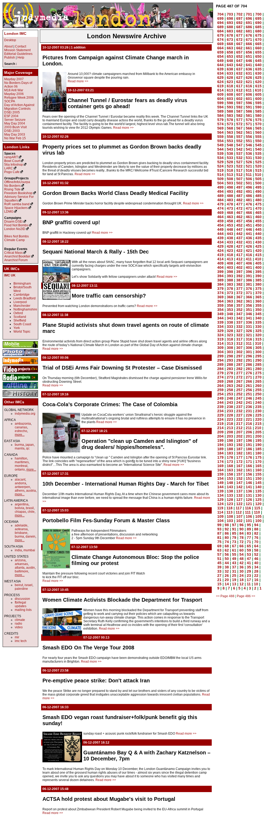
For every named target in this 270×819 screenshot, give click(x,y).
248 (230, 398)
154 (220, 478)
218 (230, 424)
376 (249, 288)
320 (258, 335)
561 (249, 132)
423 (230, 250)
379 (220, 288)
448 (230, 229)
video (19, 627)
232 (239, 411)
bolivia (19, 508)
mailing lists (23, 610)
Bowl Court (12, 161)
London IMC (15, 33)
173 (230, 461)
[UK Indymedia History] (20, 397)
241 (249, 402)
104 (220, 521)
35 (249, 567)
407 (239, 263)
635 (258, 69)
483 (230, 200)
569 (220, 128)
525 (258, 162)
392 (239, 276)
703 (230, 14)
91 (234, 529)
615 (258, 86)
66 (241, 546)
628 (230, 77)
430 (258, 242)
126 (249, 499)
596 (249, 103)
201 (249, 436)
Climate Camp (14, 240)
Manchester (21, 306)
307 (239, 348)
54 (241, 554)
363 (230, 301)
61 (234, 550)
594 (220, 107)
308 (230, 348)
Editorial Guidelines (18, 54)
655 (258, 52)
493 (230, 191)
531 (249, 158)
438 (230, 238)
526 (249, 162)
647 (239, 61)
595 (258, 103)
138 (230, 491)
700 (258, 14)
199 (220, 440)
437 (239, 238)
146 (249, 483)
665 (258, 44)
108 (230, 516)
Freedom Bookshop (18, 193)
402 (239, 267)
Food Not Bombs (16, 225)
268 (230, 381)
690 (258, 23)
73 (234, 542)
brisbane (21, 533)
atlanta (20, 567)
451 (249, 225)
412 (239, 259)
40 (256, 563)
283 (230, 369)
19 (234, 580)
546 (249, 145)
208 (230, 432)
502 (239, 183)
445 (258, 229)
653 (230, 56)
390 (258, 276)
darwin (30, 536)
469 (220, 212)
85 (234, 533)
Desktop (10, 40)
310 (258, 343)
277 (239, 373)
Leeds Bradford (24, 298)
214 (220, 428)
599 (220, 103)
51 (219, 559)
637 (239, 69)
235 (258, 407)
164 (220, 470)
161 (249, 470)
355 (258, 305)
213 (230, 428)
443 (230, 234)
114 (220, 512)
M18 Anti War (13, 90)
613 (230, 90)
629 (220, 77)
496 (249, 187)
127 (239, 499)
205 (258, 432)
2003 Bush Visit (15, 127)
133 (230, 495)
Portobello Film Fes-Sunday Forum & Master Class (106, 520)
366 (249, 297)
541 (249, 149)
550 (258, 141)
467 (239, 212)
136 (249, 491)
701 (249, 14)
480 (258, 200)
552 (239, 141)
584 (220, 115)
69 (219, 546)
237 (239, 407)
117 (239, 508)
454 (220, 225)
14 (227, 584)
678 (230, 35)
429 (220, 246)
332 (239, 326)
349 (220, 314)
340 (258, 318)
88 (256, 529)
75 (219, 542)
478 (230, 204)
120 (258, 504)
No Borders (12, 186)
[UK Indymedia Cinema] (20, 364)
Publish (9, 57)
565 (258, 128)
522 (239, 166)
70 (256, 542)
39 (219, 567)
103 (230, 521)
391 (249, 276)
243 (230, 402)
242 (239, 402)
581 (249, 115)
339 (220, 322)
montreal (21, 466)
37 (234, 567)
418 (230, 255)
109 (220, 516)
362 (239, 301)
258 (230, 390)
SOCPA (9, 101)
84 (241, 533)
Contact (20, 46)
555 (258, 137)
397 (239, 272)
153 (230, 478)
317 (239, 339)
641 (249, 65)
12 (241, 584)
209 (220, 432)
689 (220, 27)
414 (220, 259)
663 (230, 48)
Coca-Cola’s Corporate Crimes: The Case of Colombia (109, 404)
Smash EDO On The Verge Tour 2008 (88, 647)
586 (249, 111)
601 (249, 99)
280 (258, 369)
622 (239, 82)
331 (249, 326)
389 (220, 280)
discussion (22, 599)
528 (230, 162)
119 (220, 508)
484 (220, 200)
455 (258, 221)
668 (230, 44)
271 (249, 377)
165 (258, 466)
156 (249, 474)
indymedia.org (25, 413)
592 (239, 107)
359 (220, 305)
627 (239, 77)
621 (249, 82)
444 (220, 234)
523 (230, 166)
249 (220, 398)
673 (230, 39)
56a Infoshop (13, 164)
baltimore (21, 571)
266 (249, 381)
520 (258, 166)
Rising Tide (12, 189)
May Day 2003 (14, 134)
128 (230, 499)
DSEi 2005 (12, 112)
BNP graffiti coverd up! (71, 222)
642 (239, 65)
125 (258, 499)
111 (248, 512)
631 (249, 73)
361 (249, 301)
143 (230, 487)
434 (220, 242)
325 (258, 331)
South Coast (22, 324)
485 (258, 196)
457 (239, 221)
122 (239, 504)
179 (220, 457)
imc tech (21, 641)
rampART (11, 157)
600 (258, 99)
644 (220, 65)
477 (239, 204)
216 (249, 424)
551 (249, 141)
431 (249, 242)
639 (220, 69)
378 (230, 288)
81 (219, 537)
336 (249, 322)
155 (258, 474)
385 (258, 280)
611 (249, 90)
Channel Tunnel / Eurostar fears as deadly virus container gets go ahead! (127, 103)
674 (220, 39)
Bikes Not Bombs (16, 236)
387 (239, 280)
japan (30, 445)
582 (239, 115)
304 (220, 352)
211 (249, 428)
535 (258, 153)
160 (258, 470)
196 (249, 440)
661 (249, 48)
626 (249, 77)
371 (249, 293)
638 (230, 69)
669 (220, 44)
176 (249, 457)
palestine (21, 589)
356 (249, 305)
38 (227, 567)
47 (249, 559)
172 (239, 461)
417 (239, 255)
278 (230, 373)
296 (249, 356)
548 (230, 145)
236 (249, 407)
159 (220, 474)
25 (234, 575)
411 (249, 259)
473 (230, 208)
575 (258, 120)
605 (258, 94)
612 (239, 90)
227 (239, 415)
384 (220, 284)
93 (219, 529)
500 (258, 183)
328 (230, 331)
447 (239, 229)
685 (258, 27)
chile (31, 512)
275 (258, 373)
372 (239, 293)
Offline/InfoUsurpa (17, 182)
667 (239, 44)
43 (234, 563)
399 (220, 272)
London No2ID (14, 229)
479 (220, 204)
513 (230, 175)
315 (258, 339)
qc (28, 448)
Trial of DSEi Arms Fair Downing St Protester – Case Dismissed (122, 368)
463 (230, 217)
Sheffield (19, 320)
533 (230, 158)
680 (258, 31)
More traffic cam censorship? (109, 296)
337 (239, 322)
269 (220, 381)
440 (258, 234)
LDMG (8, 211)
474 (220, 208)
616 (249, 86)
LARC (8, 168)
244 (220, 402)
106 (249, 516)
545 (258, 145)
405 (258, 263)
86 (227, 533)
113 (229, 512)
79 (234, 537)
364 (220, 301)
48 (241, 559)
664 (220, 48)
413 (230, 259)
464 (220, 217)
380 (258, 284)
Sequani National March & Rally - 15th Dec (95, 252)
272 (239, 377)
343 (230, 318)
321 (249, 335)
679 (220, 35)
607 (239, 94)
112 (239, 512)
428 (230, 246)
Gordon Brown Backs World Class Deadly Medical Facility (115, 193)
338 (230, 322)
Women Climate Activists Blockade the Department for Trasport (122, 600)
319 (220, 339)
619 (220, 86)
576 (249, 120)
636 (249, 69)
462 (239, 217)
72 (241, 542)
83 (249, 533)
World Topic (21, 331)
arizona (20, 560)
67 (234, 546)
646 (249, 61)
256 (249, 390)
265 (258, 381)
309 (220, 348)
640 (258, 65)
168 (230, 466)
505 (258, 179)
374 (220, 293)
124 (220, 504)
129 (220, 499)
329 (220, 331)
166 (249, 466)
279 (220, 373)
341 (249, 318)
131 (249, 495)
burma (19, 445)
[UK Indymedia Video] (20, 373)
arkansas (21, 564)
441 (249, 234)
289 (220, 364)
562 (239, 132)
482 (239, 200)
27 (219, 575)
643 (230, 65)
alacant (20, 479)
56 (227, 554)
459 (220, 221)
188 (230, 449)
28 (256, 571)
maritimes (22, 462)
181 (249, 453)
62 (227, 550)
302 (239, 352)
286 (249, 364)
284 (220, 369)
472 (239, 208)
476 (249, 204)
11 (249, 584)
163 (230, 470)
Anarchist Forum (16, 260)
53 (249, 554)
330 (258, 326)
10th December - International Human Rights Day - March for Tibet (125, 484)
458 (230, 221)
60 (241, 550)
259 (220, 390)
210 (258, 428)
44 (227, 563)
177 (239, 457)
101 (249, 521)
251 (249, 394)
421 (249, 250)
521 (249, 166)
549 (220, 145)
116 (248, 508)
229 (220, 415)
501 (249, 183)
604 (220, 99)
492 (239, 191)
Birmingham (22, 283)
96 (241, 525)
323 (230, 335)
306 (249, 348)
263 (230, 386)
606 (249, 94)
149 (220, 483)
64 (256, 546)
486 (249, 196)
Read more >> (78, 81)
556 (249, 137)
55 (234, 554)
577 (239, 120)
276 (249, 373)
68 (227, 546)
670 (258, 39)
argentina (21, 504)
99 (219, 525)
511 (249, 175)
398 (230, 272)
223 (230, 419)
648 (230, 61)
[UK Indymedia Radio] (20, 381)
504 (220, 183)
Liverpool (20, 302)
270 (258, 377)
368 (230, 297)
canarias (21, 427)
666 (249, 44)
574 (220, 124)
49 (234, 559)
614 (220, 90)
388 (230, 280)
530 (258, 158)
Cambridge (21, 294)
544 (220, 149)
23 (249, 575)
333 (230, 326)
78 (241, 537)
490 (258, 191)
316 (249, 339)
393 (230, 276)
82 (256, 533)
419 (220, 255)
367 (239, 297)
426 (249, 246)
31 (234, 571)
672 (239, 39)
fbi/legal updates (20, 604)
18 (241, 580)
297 (239, 356)
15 (219, 584)
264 (220, 386)
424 (220, 250)
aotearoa (21, 529)
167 (239, 466)
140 (258, 487)
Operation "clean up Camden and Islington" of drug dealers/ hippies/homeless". (139, 444)
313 (230, 343)
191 (249, 445)
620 (258, 82)
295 (258, 356)
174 (220, 461)
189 (220, 449)
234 (220, 411)
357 (239, 305)
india (18, 550)
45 (219, 563)
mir (17, 637)
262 (239, 386)
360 (258, 301)
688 (230, 27)
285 (258, 364)
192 (239, 445)
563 (230, 132)
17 (249, 580)
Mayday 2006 (14, 94)
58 (256, 550)
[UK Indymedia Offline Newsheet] (20, 389)
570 (258, 124)
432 (239, 242)
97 (234, 525)
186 (249, 449)
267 (239, 381)
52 (256, 554)
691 (249, 23)
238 (230, 407)
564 (220, 132)
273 (230, 377)
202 (239, 436)
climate (20, 620)
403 (230, 267)
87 (219, 533)
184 (220, 453)
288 (230, 364)
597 (239, 103)
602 (239, 99)
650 (258, 56)
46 (256, 559)
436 (249, 238)
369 (220, 297)
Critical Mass (13, 253)
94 (256, 525)
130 (258, 495)
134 (220, 495)
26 (227, 575)
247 (239, 398)
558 (230, 137)
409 (220, 263)
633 (230, 73)
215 (258, 424)
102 (239, 521)
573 (230, 124)
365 (258, 297)
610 (258, 90)
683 (230, 31)
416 (249, 255)
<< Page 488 (225, 596)
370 (258, 293)
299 (220, 356)
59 (249, 550)
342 (239, 318)
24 (241, 575)
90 (241, 529)
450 (258, 225)
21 (219, 580)
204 (220, 436)
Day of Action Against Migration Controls (19, 107)
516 (249, 170)
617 (239, 86)
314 (220, 343)
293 (230, 360)
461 (249, 217)
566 (249, 128)
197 (239, 440)
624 (220, 82)
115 (257, 508)
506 (249, 179)
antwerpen (22, 487)
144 (220, 487)
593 (230, 107)
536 (249, 153)
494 (220, 191)
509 (220, 179)
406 (249, 263)
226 (249, 415)
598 (230, 103)
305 (258, 348)
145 (258, 483)
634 (220, 73)
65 (249, 546)
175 (258, 457)
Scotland (19, 317)
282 (239, 369)
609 (220, 94)
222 (239, 419)
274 (220, 377)
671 (249, 39)
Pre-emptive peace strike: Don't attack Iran (96, 680)
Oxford (18, 313)
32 (227, 571)
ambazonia (23, 423)
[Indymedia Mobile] (20, 348)
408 (230, 263)
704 (220, 14)
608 (230, 94)
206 (249, 432)
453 (230, 225)
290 (258, 360)
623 (230, 82)
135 (258, 491)
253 (230, 394)
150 (258, 478)
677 (239, 35)
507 (239, 179)
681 (249, 31)
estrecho (21, 431)
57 (219, 554)
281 (249, 369)
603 (230, 99)
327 (239, 331)
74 (227, 542)
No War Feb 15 (15, 138)
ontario (20, 469)
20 (227, 580)
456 (249, 221)
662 (239, 48)
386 (249, 280)
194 (220, 445)
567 (239, 128)
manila (20, 448)
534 (220, 158)
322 (239, 335)
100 (258, 521)
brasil (30, 508)
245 (258, 398)
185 (258, 449)
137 (239, 491)
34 (256, 567)
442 (239, 234)
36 (241, 567)
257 (239, 390)
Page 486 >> (246, 596)
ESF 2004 (11, 116)
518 (230, 170)
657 (239, 52)
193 (230, 445)
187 (239, 449)
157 (239, 474)
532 (239, 158)
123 (230, 504)
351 (249, 310)
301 (249, 352)
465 (258, 212)
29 (249, 571)
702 (239, 14)
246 (249, 398)
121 (249, 504)
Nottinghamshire (25, 309)
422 (239, 250)
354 (220, 310)
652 (239, 56)
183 (230, 453)
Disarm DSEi (13, 221)
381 (249, 284)
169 (220, 466)
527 (239, 162)
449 (220, 229)
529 (220, 162)
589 (220, 111)
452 (239, 225)
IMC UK (10, 275)
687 (239, 27)
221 (249, 419)
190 (258, 445)
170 (258, 461)
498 (230, 187)
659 (220, 52)
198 (230, 440)
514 (220, 175)
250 (258, 394)
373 (230, 293)
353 (230, 310)
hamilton (21, 458)
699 (220, 18)
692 (239, 23)
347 (239, 314)
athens (20, 490)
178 (230, 457)
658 (230, 52)
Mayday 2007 (14, 79)
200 (258, 436)
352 (239, 310)
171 (249, 461)
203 (230, 436)
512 (239, 175)
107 (239, 516)
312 (239, 343)
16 (256, 580)
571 (249, 124)
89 (249, 529)
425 (258, 246)
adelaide (21, 525)
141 (249, 487)
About (8, 46)
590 (258, 107)
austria (31, 490)
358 (230, 305)
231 (249, 411)
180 (258, 453)
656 (249, 52)
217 (239, 424)
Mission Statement (17, 50)
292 (239, 360)
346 (249, 314)
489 (220, 196)
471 (249, 208)
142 (239, 487)
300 (258, 352)
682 (239, 31)
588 (230, 111)
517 (239, 170)
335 (258, 322)
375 (258, 288)
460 (258, 217)
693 (230, 23)
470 (258, 208)
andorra (20, 483)
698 (230, 18)
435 (258, 238)
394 (220, 276)
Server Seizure (15, 120)
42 (241, 563)
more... (20, 435)
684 (220, 31)
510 (258, 175)
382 (239, 284)
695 (258, 18)
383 (230, 284)
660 (258, 48)
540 (258, 149)
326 (249, 331)
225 (258, 415)
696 (249, 18)
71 (249, 542)
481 (249, 200)
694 (220, 23)
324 (220, 335)
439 (220, 238)
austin (30, 567)
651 (249, 56)
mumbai (29, 550)
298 (230, 356)
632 (239, 73)
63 (219, 550)
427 (239, 246)
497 (239, 187)
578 (230, 120)
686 (249, 27)
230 (258, 411)
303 (230, 352)
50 (227, 559)
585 (258, 111)
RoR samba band (17, 204)
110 (257, 512)
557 (239, 137)
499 (220, 187)
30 (241, 571)
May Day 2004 (14, 123)
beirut (19, 585)
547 (239, 145)
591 (249, 107)
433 (230, 242)
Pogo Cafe (12, 172)
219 (220, 424)
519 (220, 170)
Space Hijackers (16, 208)
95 (249, 525)
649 (220, 61)
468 (230, 212)
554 (220, 141)
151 (249, 478)
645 (258, 61)
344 (220, 318)
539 (220, 153)
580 (258, 115)
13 (234, 584)
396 (249, 272)
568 (230, 128)
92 (227, 529)
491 (249, 191)
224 (220, 419)
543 (230, 149)
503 (230, 183)
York (16, 328)
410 (258, 259)
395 (258, 272)
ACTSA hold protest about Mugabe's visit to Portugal (108, 799)
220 (258, 419)
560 (258, 132)
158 (230, 474)
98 (227, 525)
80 (227, 537)
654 (220, 56)
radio (18, 623)
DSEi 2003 (12, 131)
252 (239, 394)
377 (239, 288)
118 (229, 508)
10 (256, 584)
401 (249, 267)
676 (249, 35)
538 (230, 153)
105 (258, 516)
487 (239, 196)
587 (239, 111)
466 (249, 212)
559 (220, 137)
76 (256, 537)
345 (258, 314)
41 (249, 563)
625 (258, 77)
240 (258, 402)
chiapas (20, 512)
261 (249, 386)
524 (220, 166)
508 (230, 179)
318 (230, 339)
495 (258, 187)
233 (230, 411)
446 (249, 229)
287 (239, 364)
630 (258, 73)
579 (220, 120)
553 (230, 141)
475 (258, 204)
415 (258, 255)
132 (239, 495)
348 (230, 314)
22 (256, 575)
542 (239, 149)
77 (249, 537)
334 (220, 326)
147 (239, 483)
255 (258, 390)
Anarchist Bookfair (17, 256)
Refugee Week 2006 (19, 97)
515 (258, 170)
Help (20, 57)
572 (239, 124)
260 (258, 386)
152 (239, 478)
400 (258, 267)
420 (258, 250)
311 (249, 343)
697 (239, 18)
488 (230, 196)
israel (28, 585)
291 (249, 360)
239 (220, 407)
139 (220, 491)
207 (239, 432)
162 (239, 470)
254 (220, 394)
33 (219, 571)
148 (230, 483)
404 (220, 267)
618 (230, 86)
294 (220, 360)
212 (239, 428)
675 (258, 35)
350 (258, 310)
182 (239, 453)
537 (239, 153)
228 (230, 415)
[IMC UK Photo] (20, 356)
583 (230, 115)
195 (258, 440)
